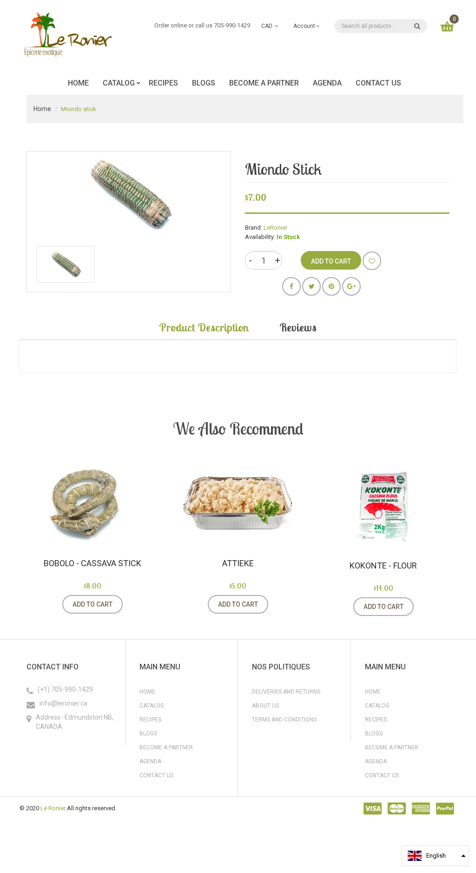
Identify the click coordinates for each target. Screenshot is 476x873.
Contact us (156, 775)
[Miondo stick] (65, 264)
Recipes (150, 719)
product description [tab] (204, 327)
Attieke (238, 563)
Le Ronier (53, 808)
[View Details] (134, 604)
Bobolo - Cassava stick (92, 563)
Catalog (151, 705)
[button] (435, 856)
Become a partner (166, 747)
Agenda (150, 761)
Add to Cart (92, 604)
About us (265, 705)
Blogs (148, 733)
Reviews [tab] (298, 327)
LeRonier (275, 227)
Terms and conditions (284, 719)
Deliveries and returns (286, 691)
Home (42, 108)
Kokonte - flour (383, 565)
